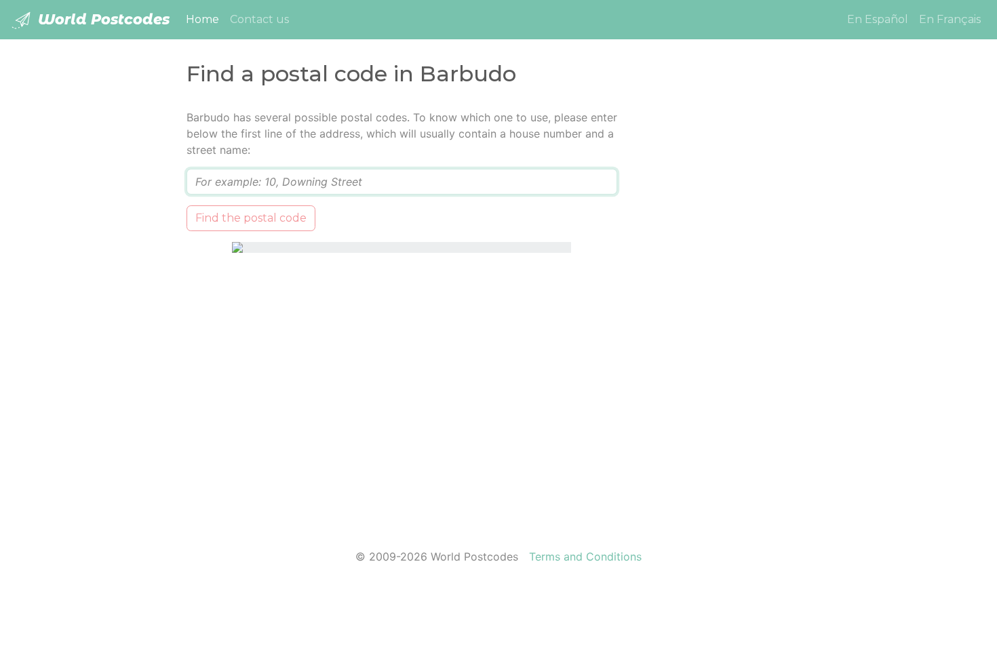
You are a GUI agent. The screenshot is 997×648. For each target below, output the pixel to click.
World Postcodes (102, 19)
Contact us (259, 19)
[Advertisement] (724, 312)
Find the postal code (251, 217)
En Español (877, 19)
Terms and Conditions (585, 556)
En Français (950, 19)
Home (205, 19)
